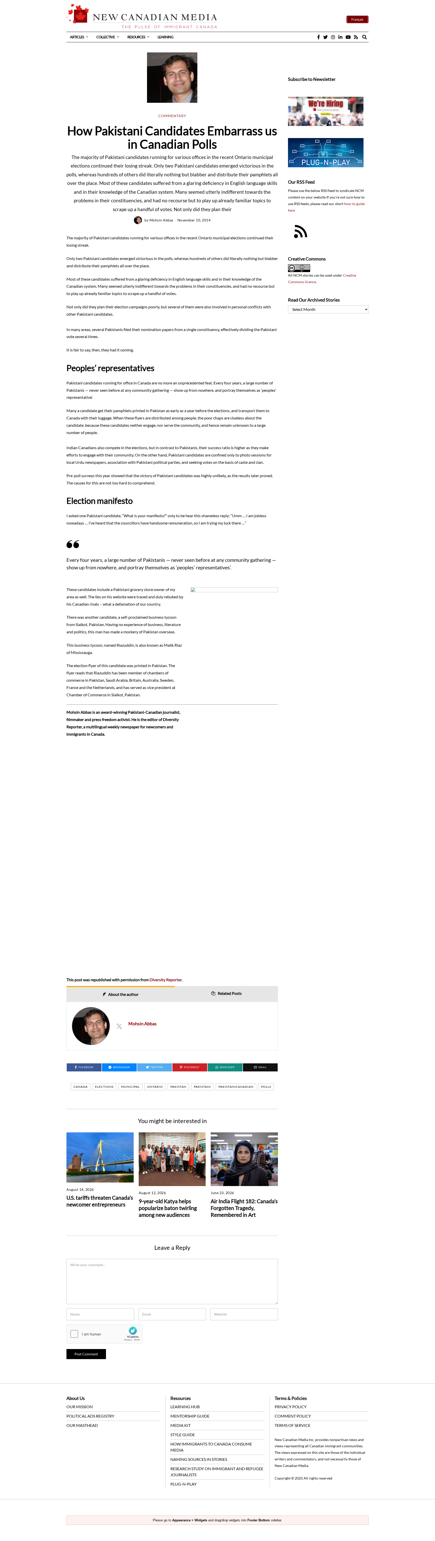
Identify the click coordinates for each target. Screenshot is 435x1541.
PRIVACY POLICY (291, 1406)
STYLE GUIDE (182, 1434)
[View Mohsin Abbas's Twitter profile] (119, 1026)
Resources (136, 37)
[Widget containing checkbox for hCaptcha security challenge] (104, 1333)
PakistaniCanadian (236, 1087)
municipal (130, 1087)
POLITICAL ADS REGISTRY (90, 1416)
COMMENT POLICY (293, 1416)
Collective (105, 37)
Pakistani (202, 1087)
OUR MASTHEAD (82, 1425)
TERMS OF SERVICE (292, 1425)
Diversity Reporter (166, 979)
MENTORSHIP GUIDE (189, 1416)
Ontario (155, 1087)
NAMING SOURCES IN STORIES (198, 1459)
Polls (266, 1087)
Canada (81, 1087)
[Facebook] (318, 37)
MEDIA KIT (180, 1425)
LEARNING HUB (185, 1406)
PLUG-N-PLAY (183, 1484)
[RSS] (356, 37)
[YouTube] (348, 37)
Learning (165, 37)
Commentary (172, 116)
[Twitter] (325, 37)
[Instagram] (333, 37)
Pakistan (178, 1087)
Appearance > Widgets (189, 1520)
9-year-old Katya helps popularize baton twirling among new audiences (168, 1208)
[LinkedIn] (340, 37)
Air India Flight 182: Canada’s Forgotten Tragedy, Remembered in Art (244, 1208)
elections (104, 1087)
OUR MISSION (79, 1406)
